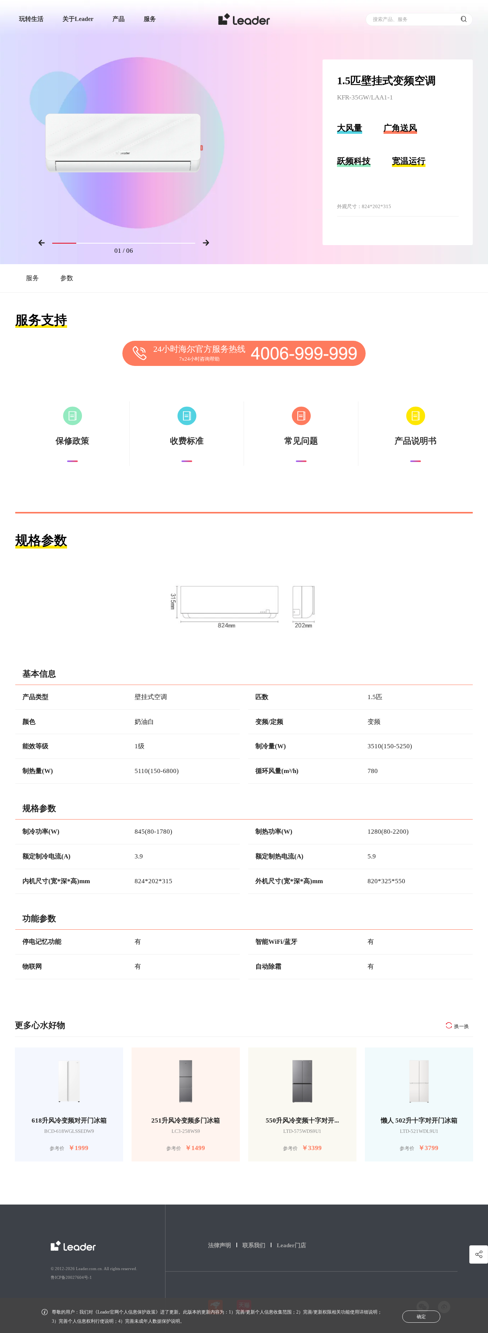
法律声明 (219, 1245)
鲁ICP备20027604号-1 (71, 1277)
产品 (118, 19)
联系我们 (253, 1245)
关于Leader (78, 19)
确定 (421, 1316)
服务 (150, 19)
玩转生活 (31, 19)
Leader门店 (291, 1245)
